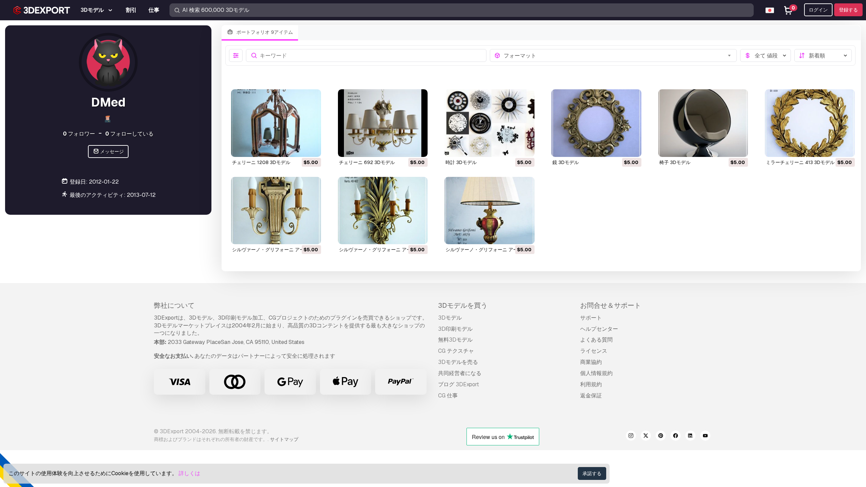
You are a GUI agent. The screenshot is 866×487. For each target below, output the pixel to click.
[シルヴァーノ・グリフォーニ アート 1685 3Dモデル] (276, 210)
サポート (591, 317)
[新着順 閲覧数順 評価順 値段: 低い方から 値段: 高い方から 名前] (823, 55)
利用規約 (591, 384)
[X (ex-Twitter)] (646, 436)
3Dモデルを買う (462, 305)
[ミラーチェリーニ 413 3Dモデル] (810, 123)
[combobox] (618, 55)
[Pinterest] (660, 436)
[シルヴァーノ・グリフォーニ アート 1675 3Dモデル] (489, 210)
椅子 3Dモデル (674, 162)
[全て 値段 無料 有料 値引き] (765, 55)
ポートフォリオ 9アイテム (264, 32)
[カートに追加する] (297, 147)
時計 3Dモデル (461, 162)
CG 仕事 (448, 395)
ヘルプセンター (599, 328)
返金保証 (591, 395)
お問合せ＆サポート (610, 305)
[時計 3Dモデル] (489, 123)
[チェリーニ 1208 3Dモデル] (276, 123)
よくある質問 (596, 339)
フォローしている (129, 133)
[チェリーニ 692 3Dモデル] (383, 123)
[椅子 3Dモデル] (703, 123)
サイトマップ (284, 439)
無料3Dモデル (455, 339)
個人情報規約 (596, 373)
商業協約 (591, 362)
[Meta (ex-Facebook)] (675, 436)
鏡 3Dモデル (565, 162)
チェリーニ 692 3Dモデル (367, 162)
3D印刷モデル (455, 328)
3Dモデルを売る (458, 362)
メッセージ (111, 151)
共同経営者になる (459, 373)
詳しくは (189, 473)
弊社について (174, 305)
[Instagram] (631, 436)
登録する (848, 10)
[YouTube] (705, 436)
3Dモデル (450, 317)
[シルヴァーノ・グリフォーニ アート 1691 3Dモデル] (383, 210)
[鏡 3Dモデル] (596, 123)
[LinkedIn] (690, 436)
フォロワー (79, 133)
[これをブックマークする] (311, 147)
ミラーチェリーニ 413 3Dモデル (800, 162)
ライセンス (593, 350)
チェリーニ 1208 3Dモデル (261, 162)
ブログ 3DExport (458, 384)
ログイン (818, 10)
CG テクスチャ (456, 350)
